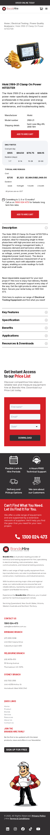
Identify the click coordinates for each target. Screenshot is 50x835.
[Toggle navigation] (46, 8)
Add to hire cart (25, 134)
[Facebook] (22, 828)
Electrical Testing (20, 23)
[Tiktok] (30, 828)
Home (7, 23)
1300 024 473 (32, 9)
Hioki (29, 115)
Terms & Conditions (19, 818)
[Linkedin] (7, 828)
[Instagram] (15, 828)
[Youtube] (38, 828)
